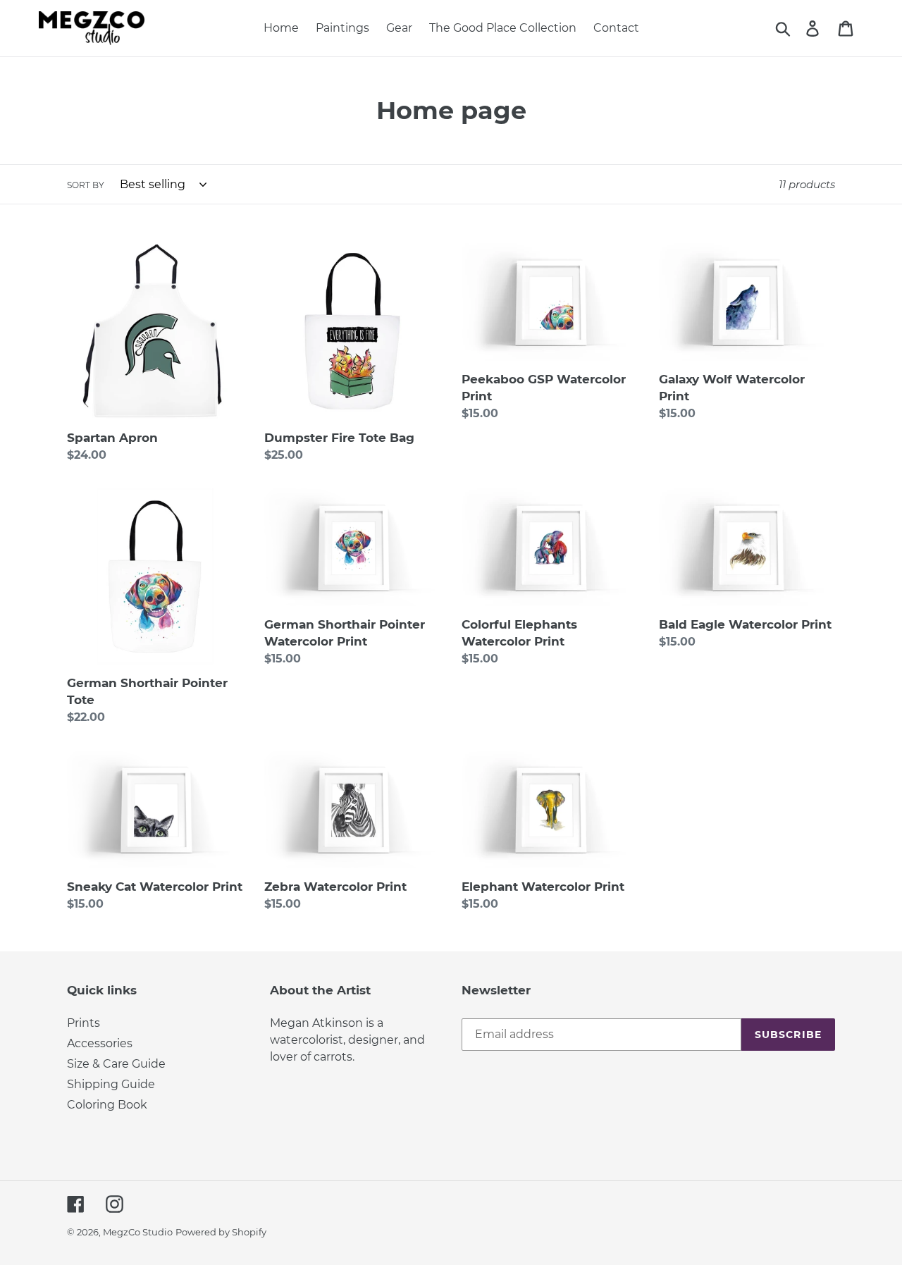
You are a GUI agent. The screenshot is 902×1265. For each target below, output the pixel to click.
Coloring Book (107, 1104)
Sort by (85, 185)
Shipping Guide (111, 1084)
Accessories (99, 1043)
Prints (83, 1023)
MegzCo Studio (138, 1232)
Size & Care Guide (116, 1063)
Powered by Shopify (220, 1232)
